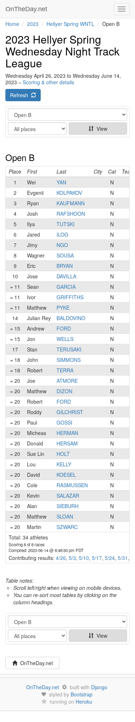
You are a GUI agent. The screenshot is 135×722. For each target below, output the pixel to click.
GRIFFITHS (70, 297)
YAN (61, 182)
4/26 (61, 557)
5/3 (72, 557)
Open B (20, 157)
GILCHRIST (70, 412)
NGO (62, 244)
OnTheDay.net (27, 9)
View (100, 128)
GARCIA (66, 286)
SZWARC (67, 526)
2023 (33, 23)
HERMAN (67, 432)
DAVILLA (66, 276)
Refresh (20, 95)
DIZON (64, 391)
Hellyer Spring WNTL (70, 23)
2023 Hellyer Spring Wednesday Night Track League (62, 51)
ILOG (62, 234)
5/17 (97, 557)
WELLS (65, 338)
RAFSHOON (71, 213)
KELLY (64, 464)
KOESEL (66, 474)
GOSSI (64, 422)
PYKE (63, 307)
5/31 (123, 557)
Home (12, 23)
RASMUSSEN (72, 485)
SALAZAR (68, 495)
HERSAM (67, 443)
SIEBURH (67, 506)
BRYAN (65, 265)
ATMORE (67, 380)
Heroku (84, 701)
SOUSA (65, 255)
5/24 (110, 557)
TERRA (65, 370)
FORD (64, 328)
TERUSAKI (69, 349)
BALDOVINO (71, 318)
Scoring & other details (48, 82)
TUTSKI (66, 224)
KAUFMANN (71, 203)
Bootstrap (82, 694)
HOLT (63, 453)
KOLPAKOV (69, 192)
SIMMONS (69, 359)
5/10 (84, 557)
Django (99, 687)
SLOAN (65, 516)
